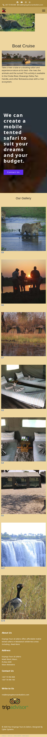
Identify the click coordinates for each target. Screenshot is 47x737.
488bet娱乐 (25, 736)
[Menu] (43, 10)
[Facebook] (17, 2)
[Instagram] (26, 2)
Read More (15, 644)
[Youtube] (22, 2)
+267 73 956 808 (10, 5)
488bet (4, 736)
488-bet (10, 736)
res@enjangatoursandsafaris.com (31, 5)
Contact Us (13, 172)
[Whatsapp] (29, 2)
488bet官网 (17, 736)
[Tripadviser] (23, 704)
